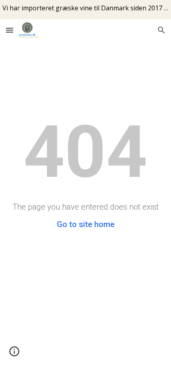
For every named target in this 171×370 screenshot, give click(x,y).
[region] (85, 9)
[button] (9, 30)
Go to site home (86, 224)
